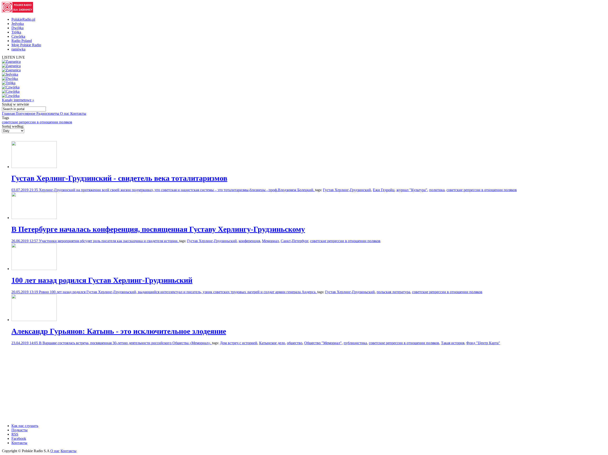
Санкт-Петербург (294, 241)
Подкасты (19, 430)
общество (294, 343)
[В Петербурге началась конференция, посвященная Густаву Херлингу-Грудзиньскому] (34, 218)
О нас (65, 113)
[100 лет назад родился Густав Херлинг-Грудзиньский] (34, 269)
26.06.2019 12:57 (25, 241)
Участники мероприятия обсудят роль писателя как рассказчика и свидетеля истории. (109, 241)
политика (437, 190)
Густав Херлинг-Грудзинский (347, 190)
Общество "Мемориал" (323, 343)
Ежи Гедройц (383, 190)
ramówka (18, 49)
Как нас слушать (24, 426)
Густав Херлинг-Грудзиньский (212, 241)
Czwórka (18, 36)
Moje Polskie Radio (26, 45)
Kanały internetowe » (18, 100)
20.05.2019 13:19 (25, 292)
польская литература (393, 292)
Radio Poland (21, 41)
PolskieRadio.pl (23, 19)
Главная (9, 113)
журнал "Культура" (411, 190)
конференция (249, 241)
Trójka (16, 32)
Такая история (452, 343)
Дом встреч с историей (238, 343)
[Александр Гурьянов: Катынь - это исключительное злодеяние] (34, 320)
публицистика (355, 343)
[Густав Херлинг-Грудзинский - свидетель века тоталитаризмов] (34, 167)
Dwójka (17, 28)
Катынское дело (272, 343)
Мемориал (270, 241)
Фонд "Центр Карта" (483, 343)
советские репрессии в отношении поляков (37, 122)
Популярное (26, 113)
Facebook (18, 438)
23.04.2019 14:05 (25, 343)
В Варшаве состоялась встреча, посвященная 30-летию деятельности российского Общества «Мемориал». (125, 343)
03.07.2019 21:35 (25, 190)
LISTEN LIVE (13, 57)
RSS (14, 434)
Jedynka (17, 24)
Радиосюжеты (48, 113)
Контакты (78, 113)
